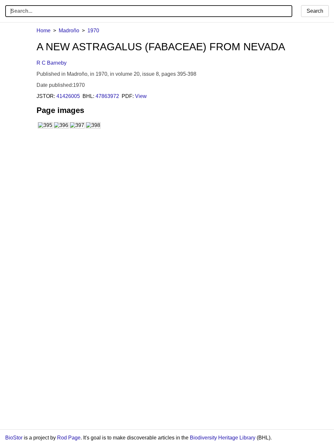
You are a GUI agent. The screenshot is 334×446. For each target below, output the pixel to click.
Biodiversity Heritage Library (222, 437)
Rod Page (69, 437)
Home (44, 30)
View (141, 96)
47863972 (107, 96)
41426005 (68, 96)
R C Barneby (52, 63)
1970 (93, 30)
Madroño (69, 30)
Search (315, 11)
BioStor (14, 437)
